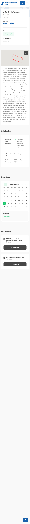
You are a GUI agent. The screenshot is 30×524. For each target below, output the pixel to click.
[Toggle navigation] (27, 3)
